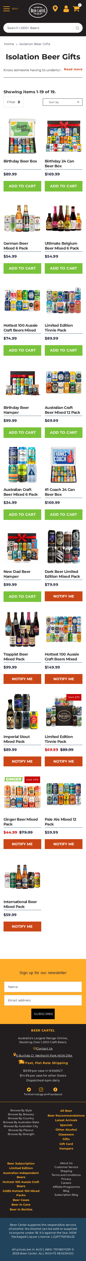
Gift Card (66, 1144)
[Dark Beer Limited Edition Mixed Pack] (63, 546)
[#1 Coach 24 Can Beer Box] (63, 464)
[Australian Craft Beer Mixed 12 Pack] (63, 382)
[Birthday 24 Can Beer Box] (63, 136)
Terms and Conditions (66, 1175)
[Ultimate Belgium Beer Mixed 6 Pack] (63, 218)
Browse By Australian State (21, 1122)
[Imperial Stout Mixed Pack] (22, 712)
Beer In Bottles (21, 1209)
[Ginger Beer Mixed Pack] (22, 794)
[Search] (77, 28)
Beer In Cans (20, 1204)
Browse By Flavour (21, 1130)
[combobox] (43, 28)
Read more (73, 69)
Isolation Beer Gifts (34, 44)
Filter (11, 102)
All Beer (66, 1110)
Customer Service (66, 1167)
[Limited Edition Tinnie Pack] (63, 300)
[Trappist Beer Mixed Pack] (22, 629)
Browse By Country (21, 1118)
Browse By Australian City (21, 1126)
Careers (66, 1182)
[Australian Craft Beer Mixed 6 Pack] (22, 464)
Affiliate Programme (66, 1186)
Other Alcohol (66, 1129)
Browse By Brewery (21, 1114)
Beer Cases (21, 1200)
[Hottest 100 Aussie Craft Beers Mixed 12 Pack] (22, 300)
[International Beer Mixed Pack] (22, 877)
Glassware (66, 1134)
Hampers (66, 1148)
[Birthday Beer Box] (22, 136)
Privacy (66, 1179)
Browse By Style (21, 1110)
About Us (66, 1163)
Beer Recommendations (66, 1115)
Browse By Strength (21, 1134)
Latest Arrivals (66, 1120)
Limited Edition (21, 1168)
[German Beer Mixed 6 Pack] (22, 218)
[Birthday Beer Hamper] (22, 382)
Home (9, 44)
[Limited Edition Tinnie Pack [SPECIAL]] (63, 712)
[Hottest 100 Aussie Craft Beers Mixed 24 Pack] (63, 629)
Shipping (66, 1171)
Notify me (63, 596)
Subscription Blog (66, 1194)
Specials (66, 1125)
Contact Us (44, 1048)
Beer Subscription (21, 1163)
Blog (66, 1190)
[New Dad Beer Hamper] (22, 546)
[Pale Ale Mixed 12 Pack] (63, 794)
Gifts (66, 1139)
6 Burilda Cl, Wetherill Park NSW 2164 (44, 1055)
